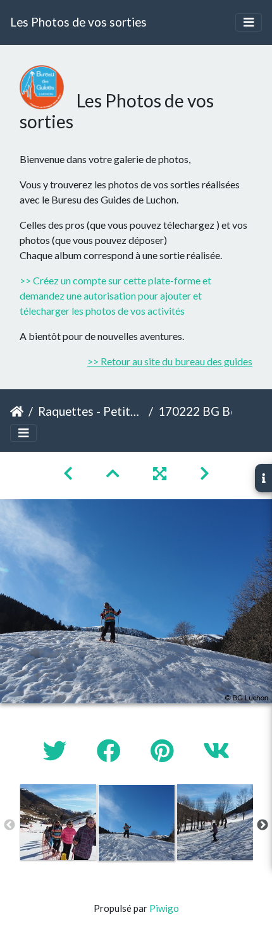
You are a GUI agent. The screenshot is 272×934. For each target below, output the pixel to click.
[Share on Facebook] (111, 750)
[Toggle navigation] (248, 22)
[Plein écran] (161, 473)
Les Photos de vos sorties (78, 22)
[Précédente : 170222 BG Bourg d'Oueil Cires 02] (69, 473)
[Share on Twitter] (57, 750)
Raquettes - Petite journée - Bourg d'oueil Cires (91, 411)
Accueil (16, 411)
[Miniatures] (114, 473)
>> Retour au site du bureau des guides (169, 361)
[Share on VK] (216, 750)
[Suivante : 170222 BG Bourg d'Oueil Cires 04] (205, 473)
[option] (58, 822)
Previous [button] (9, 825)
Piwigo (164, 908)
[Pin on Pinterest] (164, 750)
